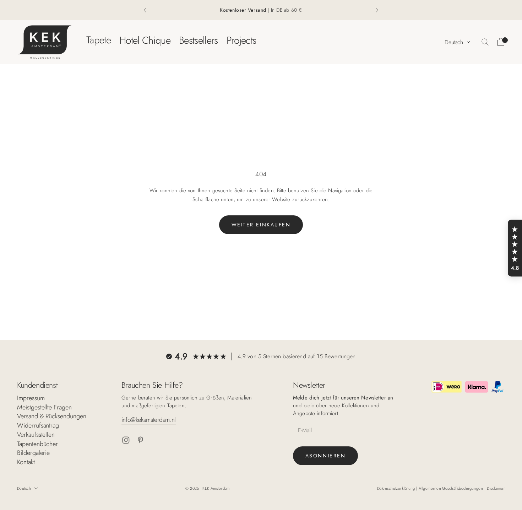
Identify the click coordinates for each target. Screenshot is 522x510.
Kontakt (26, 462)
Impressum (31, 398)
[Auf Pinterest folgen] (140, 440)
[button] (515, 248)
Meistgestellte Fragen (44, 407)
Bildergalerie (33, 452)
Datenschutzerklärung (396, 488)
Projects (241, 40)
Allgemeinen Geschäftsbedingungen (451, 488)
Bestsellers (198, 40)
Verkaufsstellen (36, 434)
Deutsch (454, 42)
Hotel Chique (144, 40)
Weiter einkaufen (261, 224)
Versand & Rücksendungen (51, 416)
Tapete (98, 40)
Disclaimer (496, 488)
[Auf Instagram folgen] (125, 440)
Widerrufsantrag (38, 425)
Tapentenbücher (37, 444)
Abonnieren (325, 455)
